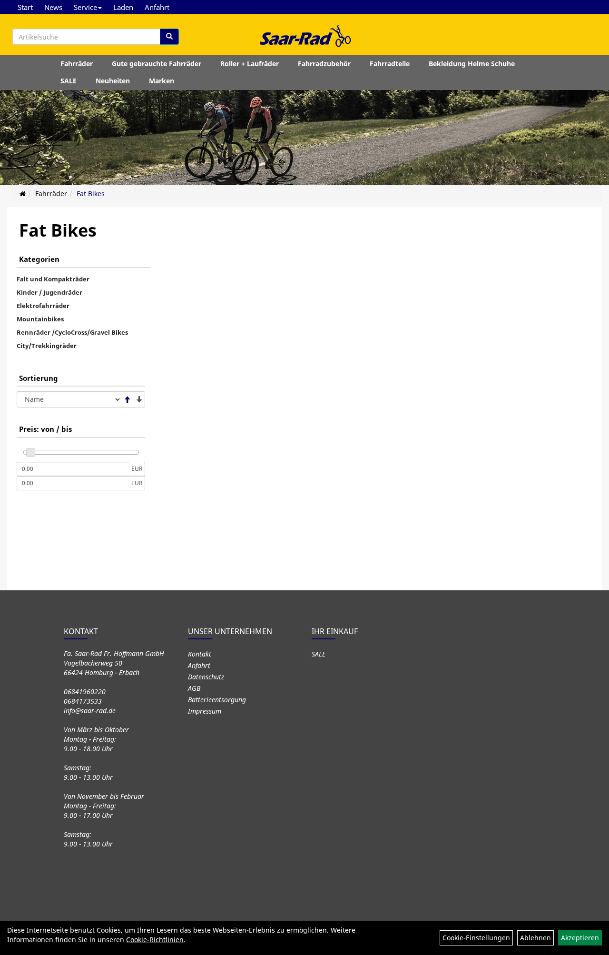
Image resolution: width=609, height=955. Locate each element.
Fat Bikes (91, 193)
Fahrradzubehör (324, 63)
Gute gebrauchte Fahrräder (156, 63)
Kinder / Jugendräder (49, 292)
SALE (68, 80)
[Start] (23, 193)
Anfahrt (157, 7)
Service (85, 7)
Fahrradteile (390, 63)
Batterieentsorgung (217, 699)
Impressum (204, 711)
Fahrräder (76, 63)
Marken (161, 80)
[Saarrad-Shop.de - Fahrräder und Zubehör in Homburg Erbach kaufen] (304, 36)
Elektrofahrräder (43, 305)
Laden (123, 7)
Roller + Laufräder (249, 63)
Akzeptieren (580, 937)
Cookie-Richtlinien (155, 939)
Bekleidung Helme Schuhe (472, 63)
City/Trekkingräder (47, 345)
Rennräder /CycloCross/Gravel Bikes (72, 332)
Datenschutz (206, 676)
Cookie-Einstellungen (476, 937)
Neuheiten (113, 80)
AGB (194, 688)
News (53, 7)
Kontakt (199, 653)
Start (25, 7)
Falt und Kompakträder (53, 279)
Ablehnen (535, 937)
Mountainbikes (40, 319)
